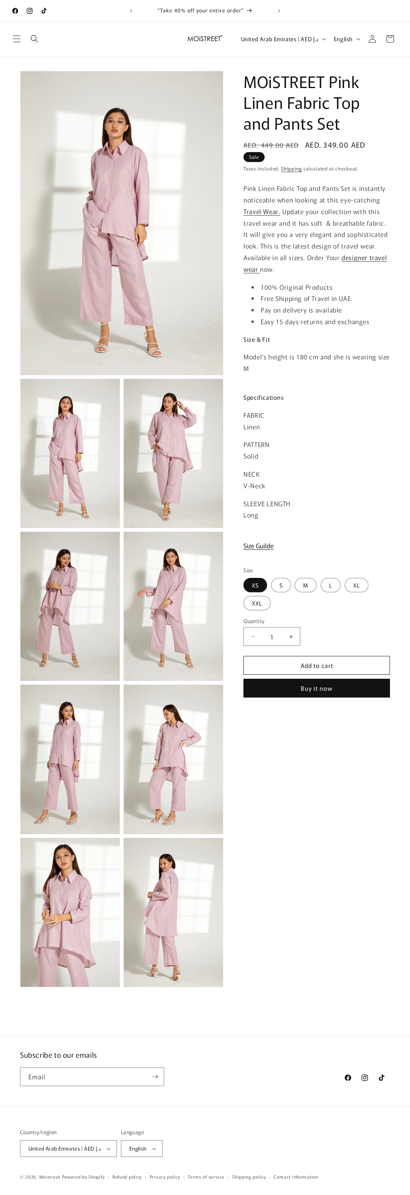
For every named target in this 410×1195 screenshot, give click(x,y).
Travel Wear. (261, 211)
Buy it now (317, 688)
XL (356, 585)
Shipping (291, 168)
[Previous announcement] (131, 10)
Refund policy (127, 1176)
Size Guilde (258, 545)
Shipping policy (249, 1176)
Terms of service (206, 1176)
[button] (17, 39)
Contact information (295, 1176)
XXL (257, 603)
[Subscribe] (155, 1076)
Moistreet (49, 1176)
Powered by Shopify (83, 1176)
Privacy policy (165, 1176)
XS (255, 585)
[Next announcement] (279, 10)
